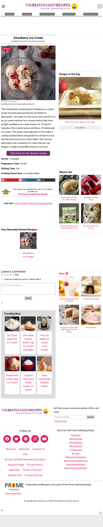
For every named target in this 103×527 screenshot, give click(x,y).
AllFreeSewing (75, 446)
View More (80, 127)
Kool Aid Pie (91, 328)
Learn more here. (13, 493)
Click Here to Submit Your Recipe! (33, 194)
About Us (11, 449)
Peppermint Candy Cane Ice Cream (12, 379)
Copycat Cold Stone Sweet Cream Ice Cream (28, 382)
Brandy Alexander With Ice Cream (69, 300)
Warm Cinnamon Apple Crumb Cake (80, 122)
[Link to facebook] (7, 439)
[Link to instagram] (35, 439)
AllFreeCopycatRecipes (75, 457)
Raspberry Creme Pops (91, 199)
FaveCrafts (76, 435)
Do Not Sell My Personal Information (25, 459)
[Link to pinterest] (26, 439)
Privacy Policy (35, 464)
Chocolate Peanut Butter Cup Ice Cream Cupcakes (28, 342)
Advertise (24, 449)
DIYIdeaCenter (75, 450)
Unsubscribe (15, 475)
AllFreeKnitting (75, 442)
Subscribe (14, 469)
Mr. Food (76, 453)
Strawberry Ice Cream (28, 255)
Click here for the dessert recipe (28, 153)
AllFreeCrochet (75, 439)
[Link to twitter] (16, 439)
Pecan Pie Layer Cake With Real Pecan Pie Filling (69, 330)
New (61, 273)
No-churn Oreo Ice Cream (91, 227)
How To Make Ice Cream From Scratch (44, 342)
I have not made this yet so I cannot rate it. (22, 279)
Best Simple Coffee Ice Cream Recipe (33, 203)
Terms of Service (32, 469)
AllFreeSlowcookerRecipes (76, 461)
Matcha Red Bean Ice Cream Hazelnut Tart (69, 227)
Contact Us (39, 449)
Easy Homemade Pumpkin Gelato (44, 381)
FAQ (25, 454)
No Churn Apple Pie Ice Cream (12, 339)
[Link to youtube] (44, 439)
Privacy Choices (33, 475)
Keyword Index (16, 464)
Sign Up (90, 417)
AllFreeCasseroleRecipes (75, 468)
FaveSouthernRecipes (75, 464)
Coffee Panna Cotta (91, 299)
